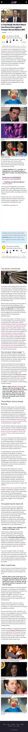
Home (2, 8)
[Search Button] (26, 2)
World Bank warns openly (11, 488)
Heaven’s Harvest (21, 374)
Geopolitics (10, 726)
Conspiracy (13, 724)
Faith (14, 726)
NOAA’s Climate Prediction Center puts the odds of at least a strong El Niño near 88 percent (14, 324)
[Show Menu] (1, 2)
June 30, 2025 (7, 183)
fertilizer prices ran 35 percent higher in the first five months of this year (13, 431)
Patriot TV (15, 729)
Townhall (4, 32)
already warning (18, 544)
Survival (18, 726)
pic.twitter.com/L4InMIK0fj (11, 179)
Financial (22, 724)
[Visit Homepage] (14, 2)
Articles (5, 8)
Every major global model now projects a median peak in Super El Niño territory (13, 334)
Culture (17, 724)
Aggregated (10, 8)
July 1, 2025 (10, 32)
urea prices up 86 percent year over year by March (13, 420)
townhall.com (14, 205)
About (4, 724)
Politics (8, 724)
